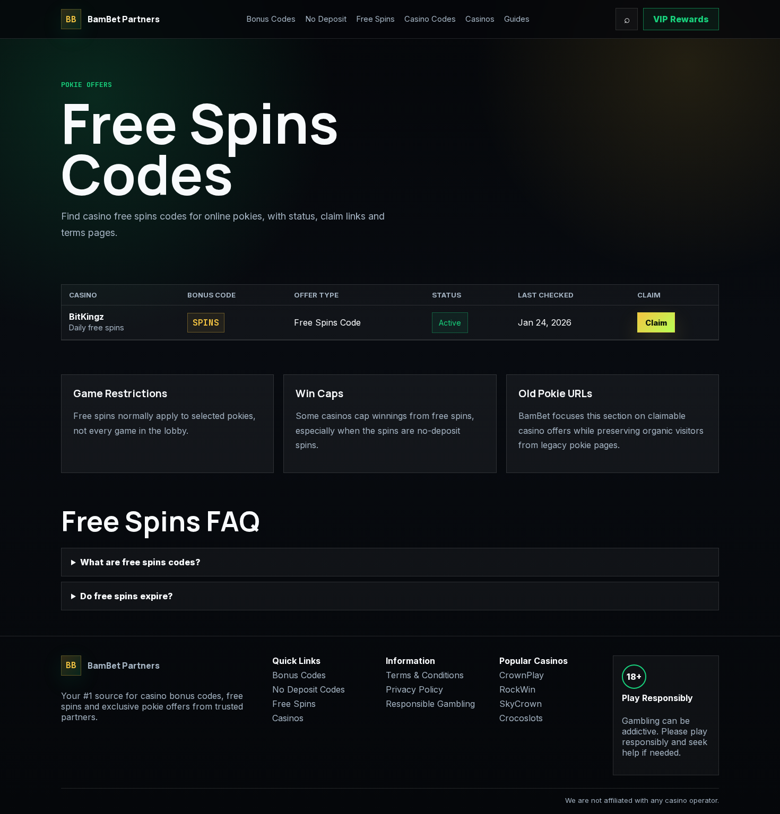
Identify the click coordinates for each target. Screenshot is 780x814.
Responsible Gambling (430, 703)
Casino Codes (430, 19)
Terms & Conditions (425, 675)
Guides (517, 19)
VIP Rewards (681, 19)
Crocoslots (521, 718)
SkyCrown (520, 703)
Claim (656, 322)
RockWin (517, 689)
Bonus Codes (271, 19)
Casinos (480, 19)
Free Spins (375, 19)
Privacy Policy (414, 689)
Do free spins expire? (126, 596)
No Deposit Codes (308, 689)
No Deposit (325, 19)
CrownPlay (521, 675)
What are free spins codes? (140, 562)
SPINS (206, 322)
